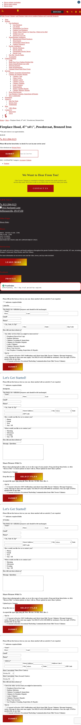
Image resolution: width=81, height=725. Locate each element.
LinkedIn (6, 305)
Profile (11, 279)
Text (8, 423)
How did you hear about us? (12, 330)
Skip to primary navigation (12, 2)
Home (2, 120)
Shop (7, 120)
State (46, 327)
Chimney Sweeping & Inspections (18, 340)
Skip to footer (8, 6)
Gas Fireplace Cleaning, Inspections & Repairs (22, 350)
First (6, 313)
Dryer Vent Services (13, 348)
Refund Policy (16, 147)
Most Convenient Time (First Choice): (15, 670)
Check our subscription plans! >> (55, 287)
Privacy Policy (4, 222)
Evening (9, 435)
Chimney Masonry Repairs (16, 346)
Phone (5, 320)
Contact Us (40, 188)
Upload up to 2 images (10, 472)
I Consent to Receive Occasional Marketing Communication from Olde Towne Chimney (36, 361)
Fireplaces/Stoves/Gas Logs (16, 336)
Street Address (28, 411)
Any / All (10, 425)
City (24, 327)
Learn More (13, 262)
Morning (10, 431)
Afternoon (10, 433)
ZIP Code (26, 414)
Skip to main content (10, 4)
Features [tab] (6, 163)
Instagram (6, 388)
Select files (28, 477)
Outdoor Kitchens (13, 338)
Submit (10, 154)
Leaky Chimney (12, 344)
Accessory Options (25, 160)
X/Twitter (6, 520)
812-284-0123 (9, 139)
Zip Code (70, 327)
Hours (57, 12)
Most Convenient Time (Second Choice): (16, 676)
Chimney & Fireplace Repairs (17, 342)
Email (5, 317)
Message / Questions (9, 443)
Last (28, 313)
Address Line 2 (57, 663)
